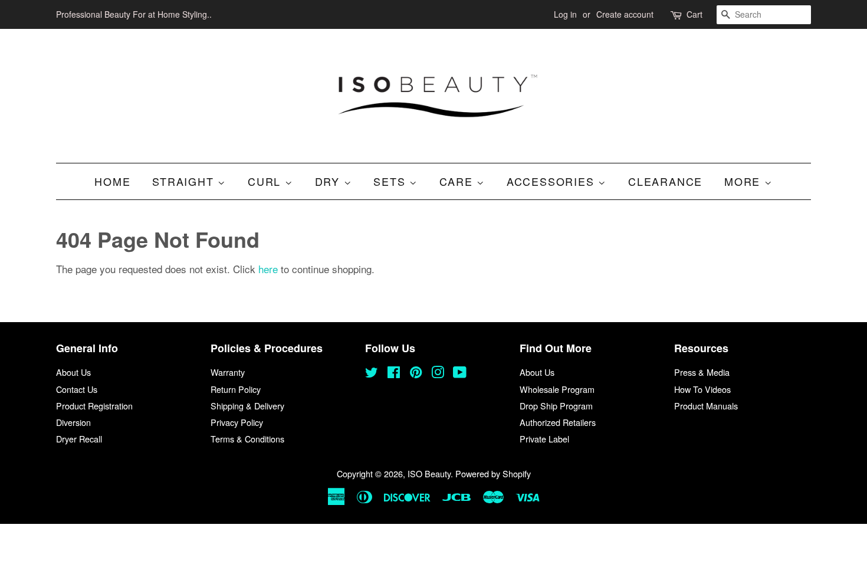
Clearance (665, 181)
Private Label (544, 438)
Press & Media (702, 372)
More (744, 181)
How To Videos (702, 389)
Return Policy (236, 389)
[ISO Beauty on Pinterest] (415, 374)
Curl (266, 181)
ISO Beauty (429, 473)
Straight (185, 181)
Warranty (228, 372)
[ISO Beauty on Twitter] (371, 374)
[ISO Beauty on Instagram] (437, 374)
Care (458, 181)
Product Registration (94, 405)
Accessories (553, 181)
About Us (73, 372)
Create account (624, 14)
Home (112, 181)
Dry (329, 181)
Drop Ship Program (556, 405)
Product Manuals (706, 405)
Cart (694, 14)
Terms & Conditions (247, 438)
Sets (391, 181)
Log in (565, 14)
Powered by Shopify (493, 473)
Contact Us (76, 389)
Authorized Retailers (558, 422)
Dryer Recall (79, 438)
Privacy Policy (237, 422)
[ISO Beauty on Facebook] (393, 374)
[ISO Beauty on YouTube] (460, 374)
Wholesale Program (557, 389)
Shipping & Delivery (247, 405)
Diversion (73, 422)
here (268, 268)
